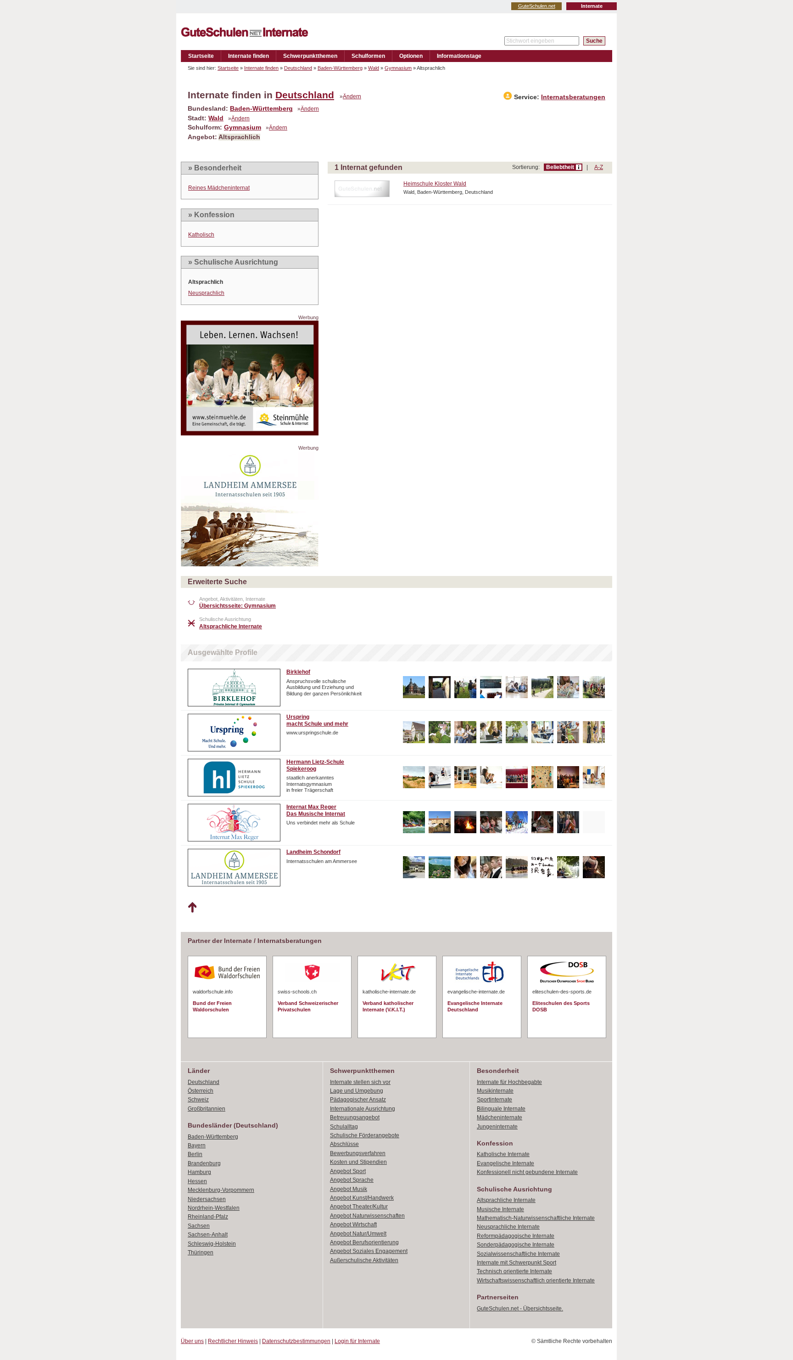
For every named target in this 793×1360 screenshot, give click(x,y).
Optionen (411, 56)
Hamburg (199, 1172)
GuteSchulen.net (536, 6)
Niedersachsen (207, 1199)
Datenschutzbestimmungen (296, 1341)
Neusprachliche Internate (508, 1227)
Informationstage (459, 56)
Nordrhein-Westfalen (214, 1208)
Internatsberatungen (573, 97)
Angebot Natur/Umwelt (358, 1233)
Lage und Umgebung (356, 1091)
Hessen (197, 1181)
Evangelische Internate (505, 1163)
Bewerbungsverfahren (357, 1153)
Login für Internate (357, 1341)
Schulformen (368, 56)
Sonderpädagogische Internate (515, 1244)
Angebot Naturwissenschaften (367, 1216)
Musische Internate (500, 1209)
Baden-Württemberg (340, 68)
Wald (373, 68)
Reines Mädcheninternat (219, 188)
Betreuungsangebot (355, 1117)
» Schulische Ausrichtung (233, 262)
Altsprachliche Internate (506, 1200)
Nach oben (192, 907)
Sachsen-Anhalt (208, 1234)
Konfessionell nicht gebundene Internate (527, 1172)
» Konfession (211, 215)
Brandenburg (204, 1163)
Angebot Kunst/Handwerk (362, 1198)
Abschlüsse (344, 1144)
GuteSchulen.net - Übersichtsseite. (520, 1308)
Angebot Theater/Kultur (359, 1206)
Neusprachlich (206, 293)
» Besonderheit (214, 168)
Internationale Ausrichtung (362, 1109)
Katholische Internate (503, 1154)
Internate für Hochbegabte (509, 1082)
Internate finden (248, 56)
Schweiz (198, 1099)
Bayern (197, 1145)
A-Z (598, 167)
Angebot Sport (348, 1171)
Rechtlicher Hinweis (233, 1341)
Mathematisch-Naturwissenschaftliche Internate (536, 1218)
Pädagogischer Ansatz (358, 1099)
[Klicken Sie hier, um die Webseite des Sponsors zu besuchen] (249, 433)
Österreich (200, 1091)
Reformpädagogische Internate (515, 1236)
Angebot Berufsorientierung (364, 1242)
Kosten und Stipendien (358, 1162)
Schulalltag (344, 1126)
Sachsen (199, 1226)
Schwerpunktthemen (310, 56)
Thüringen (200, 1252)
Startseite (201, 56)
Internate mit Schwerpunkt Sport (516, 1262)
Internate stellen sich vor (360, 1082)
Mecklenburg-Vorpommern (221, 1190)
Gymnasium (398, 68)
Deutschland (298, 68)
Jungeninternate (497, 1126)
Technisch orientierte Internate (514, 1271)
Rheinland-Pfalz (208, 1216)
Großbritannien (206, 1109)
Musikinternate (495, 1091)
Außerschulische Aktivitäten (364, 1260)
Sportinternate (494, 1099)
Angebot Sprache (352, 1180)
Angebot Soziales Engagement (369, 1251)
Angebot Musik (348, 1189)
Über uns (192, 1341)
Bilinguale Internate (501, 1109)
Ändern (352, 96)
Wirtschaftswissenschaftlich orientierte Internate (536, 1280)
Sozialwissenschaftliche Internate (518, 1254)
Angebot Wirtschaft (353, 1224)
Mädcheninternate (499, 1117)
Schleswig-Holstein (212, 1244)
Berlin (195, 1154)
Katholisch (201, 234)
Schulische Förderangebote (364, 1135)
